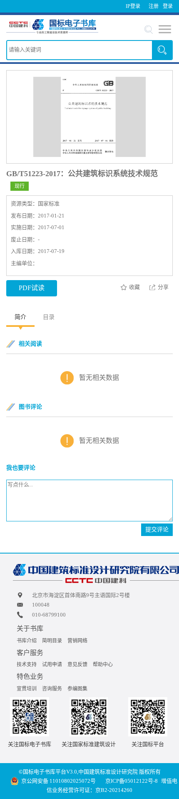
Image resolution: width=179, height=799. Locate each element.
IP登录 (133, 6)
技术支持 (27, 665)
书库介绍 (27, 641)
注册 (154, 6)
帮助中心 (103, 665)
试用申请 (52, 665)
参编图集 (77, 689)
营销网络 (77, 641)
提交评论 (157, 529)
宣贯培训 (27, 689)
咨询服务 (52, 689)
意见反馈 (77, 665)
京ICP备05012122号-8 (131, 781)
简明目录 (52, 641)
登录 (168, 6)
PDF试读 (32, 287)
